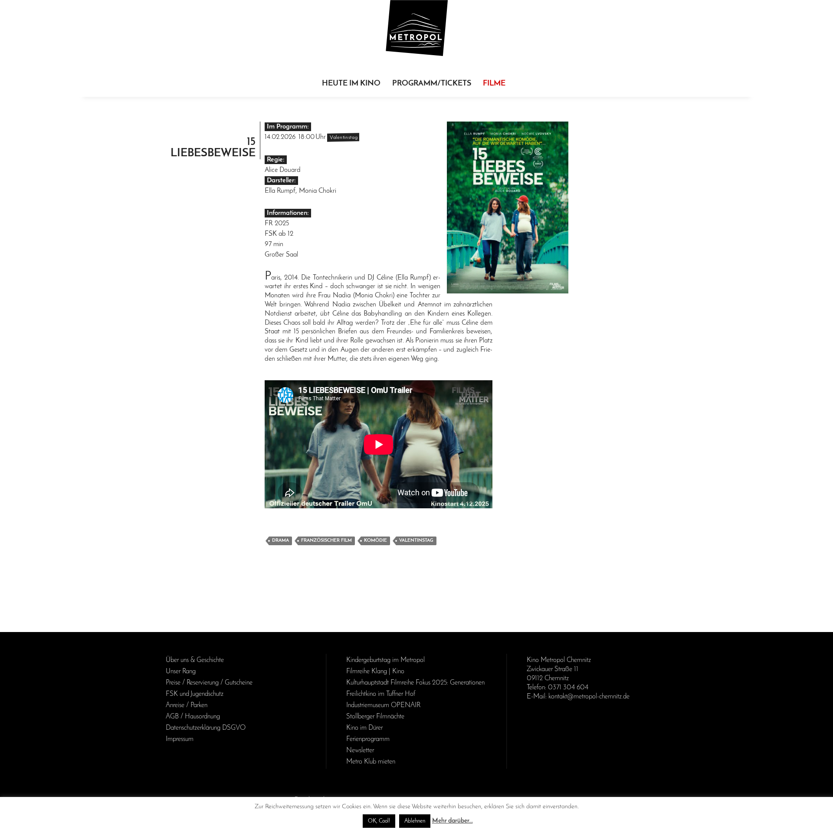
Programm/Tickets (431, 84)
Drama (280, 540)
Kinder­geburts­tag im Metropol (385, 660)
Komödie (375, 540)
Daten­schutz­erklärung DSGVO (206, 727)
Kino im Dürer (364, 727)
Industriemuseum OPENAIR (383, 705)
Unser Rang (181, 671)
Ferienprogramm (368, 739)
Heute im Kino (351, 84)
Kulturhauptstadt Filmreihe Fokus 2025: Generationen (415, 682)
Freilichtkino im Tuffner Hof (380, 694)
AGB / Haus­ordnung (193, 716)
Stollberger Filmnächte (375, 716)
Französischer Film (326, 540)
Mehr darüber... (452, 821)
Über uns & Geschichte (195, 660)
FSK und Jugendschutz (194, 694)
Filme (494, 84)
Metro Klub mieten (370, 761)
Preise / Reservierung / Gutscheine (209, 682)
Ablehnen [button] (414, 821)
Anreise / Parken (186, 705)
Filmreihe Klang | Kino (375, 671)
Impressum (179, 739)
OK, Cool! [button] (379, 821)
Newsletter (360, 750)
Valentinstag (416, 540)
